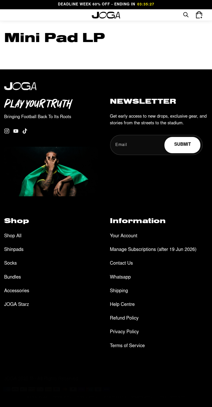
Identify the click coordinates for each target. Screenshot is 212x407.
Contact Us (121, 263)
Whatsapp (120, 277)
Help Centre (122, 305)
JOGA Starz (16, 305)
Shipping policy (142, 397)
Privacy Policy (124, 332)
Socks (10, 263)
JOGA (43, 397)
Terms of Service (127, 346)
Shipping (119, 291)
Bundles (12, 277)
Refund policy (62, 397)
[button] (11, 15)
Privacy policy (87, 397)
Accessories (16, 291)
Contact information (171, 397)
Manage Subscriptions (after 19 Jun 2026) (153, 250)
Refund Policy (124, 318)
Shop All (12, 236)
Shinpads (14, 250)
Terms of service (114, 397)
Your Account (123, 236)
